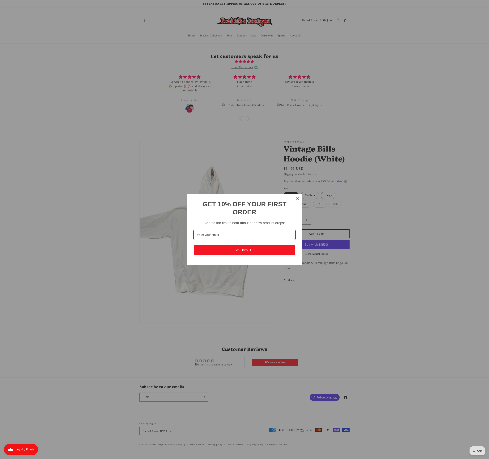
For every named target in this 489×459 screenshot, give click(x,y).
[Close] (297, 198)
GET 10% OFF (245, 250)
